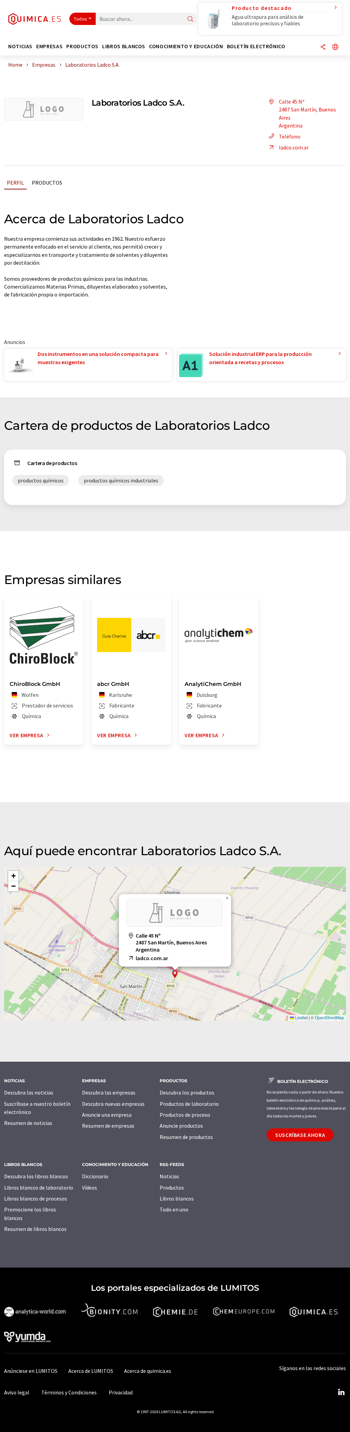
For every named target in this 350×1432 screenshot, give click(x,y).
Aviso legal (16, 1392)
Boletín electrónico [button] (256, 46)
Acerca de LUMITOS (90, 1370)
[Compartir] (323, 47)
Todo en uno (174, 1209)
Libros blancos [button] (123, 46)
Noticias (169, 1176)
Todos (81, 19)
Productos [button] (82, 46)
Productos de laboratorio (189, 1103)
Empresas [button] (49, 46)
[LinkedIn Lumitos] (341, 1392)
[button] (175, 974)
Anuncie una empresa (107, 1114)
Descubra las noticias (28, 1092)
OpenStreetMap (329, 1017)
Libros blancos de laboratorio (38, 1187)
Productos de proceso (185, 1114)
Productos (47, 182)
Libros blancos (177, 1198)
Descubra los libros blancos (36, 1176)
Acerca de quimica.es (147, 1370)
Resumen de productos (186, 1136)
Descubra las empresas (108, 1092)
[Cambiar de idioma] (335, 47)
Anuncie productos (181, 1125)
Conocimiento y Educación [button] (186, 46)
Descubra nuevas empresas (113, 1103)
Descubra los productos (187, 1092)
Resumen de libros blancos (35, 1228)
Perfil (15, 182)
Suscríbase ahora (300, 1134)
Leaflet (301, 1017)
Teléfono (289, 136)
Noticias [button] (20, 46)
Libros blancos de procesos (35, 1198)
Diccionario (95, 1176)
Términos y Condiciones (69, 1392)
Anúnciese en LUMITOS (30, 1370)
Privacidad (121, 1392)
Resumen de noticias (28, 1122)
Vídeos (89, 1187)
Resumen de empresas (108, 1125)
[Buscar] (190, 19)
